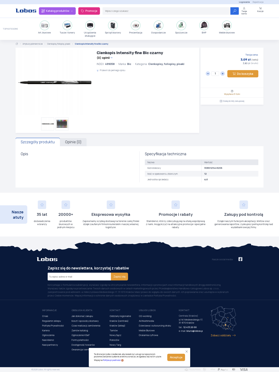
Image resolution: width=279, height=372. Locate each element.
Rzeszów (114, 339)
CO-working (145, 316)
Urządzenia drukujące (90, 34)
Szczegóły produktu (38, 142)
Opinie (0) (73, 142)
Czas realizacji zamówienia (86, 325)
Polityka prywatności (112, 360)
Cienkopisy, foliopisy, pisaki (58, 44)
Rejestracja (258, 2)
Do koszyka (245, 74)
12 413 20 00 (190, 327)
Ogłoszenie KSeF (81, 335)
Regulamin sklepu (51, 320)
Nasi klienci (48, 339)
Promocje (91, 11)
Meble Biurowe (147, 330)
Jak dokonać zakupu (82, 316)
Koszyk (260, 11)
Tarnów (114, 330)
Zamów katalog (80, 330)
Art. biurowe (44, 32)
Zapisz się (119, 276)
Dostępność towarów (83, 344)
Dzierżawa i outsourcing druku (155, 325)
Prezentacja (135, 32)
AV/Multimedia (146, 320)
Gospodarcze (158, 32)
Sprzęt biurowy (113, 32)
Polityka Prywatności (53, 325)
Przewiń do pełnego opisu (112, 70)
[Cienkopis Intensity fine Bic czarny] (55, 82)
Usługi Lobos (147, 310)
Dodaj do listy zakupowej (233, 101)
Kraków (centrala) (119, 320)
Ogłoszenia (48, 335)
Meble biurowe (227, 32)
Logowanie (244, 2)
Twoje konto (244, 12)
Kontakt (115, 310)
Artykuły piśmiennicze (33, 44)
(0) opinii (103, 58)
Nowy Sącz (115, 335)
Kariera (46, 330)
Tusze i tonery (67, 32)
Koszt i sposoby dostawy (85, 320)
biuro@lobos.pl (194, 330)
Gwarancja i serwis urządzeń (87, 349)
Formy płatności (80, 339)
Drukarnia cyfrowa (148, 335)
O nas (45, 316)
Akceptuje (176, 357)
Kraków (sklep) (117, 325)
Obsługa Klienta (82, 310)
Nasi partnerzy (50, 344)
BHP (204, 32)
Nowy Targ (115, 344)
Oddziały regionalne (120, 316)
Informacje (49, 310)
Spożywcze (181, 32)
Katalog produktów (57, 11)
